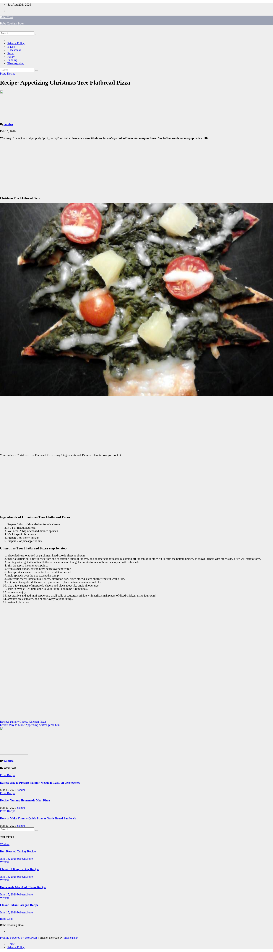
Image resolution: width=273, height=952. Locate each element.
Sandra (8, 124)
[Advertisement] (136, 168)
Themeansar (70, 937)
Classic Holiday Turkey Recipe (19, 869)
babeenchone (25, 858)
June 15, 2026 (8, 858)
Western (4, 844)
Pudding (12, 60)
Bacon (11, 46)
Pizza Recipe (7, 73)
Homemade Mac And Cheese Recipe (23, 887)
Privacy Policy (16, 43)
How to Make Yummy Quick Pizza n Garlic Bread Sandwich (38, 818)
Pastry (11, 56)
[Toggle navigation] (1, 30)
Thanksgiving (15, 63)
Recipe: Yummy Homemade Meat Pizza (25, 800)
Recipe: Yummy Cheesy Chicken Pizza (23, 721)
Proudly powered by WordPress (19, 937)
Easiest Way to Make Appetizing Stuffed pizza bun (30, 725)
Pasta (10, 53)
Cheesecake (14, 50)
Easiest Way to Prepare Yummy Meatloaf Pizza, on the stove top (40, 782)
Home (11, 944)
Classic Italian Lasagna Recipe (19, 905)
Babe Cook (6, 17)
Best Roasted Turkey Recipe (18, 851)
